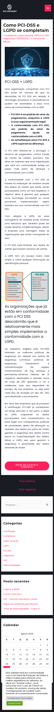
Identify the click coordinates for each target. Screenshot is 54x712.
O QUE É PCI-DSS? (12, 594)
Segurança (9, 38)
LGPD (36, 35)
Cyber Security (25, 35)
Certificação (9, 531)
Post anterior (27, 481)
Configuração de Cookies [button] (19, 698)
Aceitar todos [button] (14, 703)
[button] (27, 466)
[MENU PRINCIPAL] (48, 8)
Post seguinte (27, 489)
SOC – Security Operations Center (20, 599)
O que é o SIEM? (11, 589)
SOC (5, 560)
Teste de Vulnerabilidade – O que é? (21, 608)
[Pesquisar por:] (27, 504)
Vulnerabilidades (11, 565)
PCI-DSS (44, 35)
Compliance (9, 35)
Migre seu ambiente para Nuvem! (20, 603)
